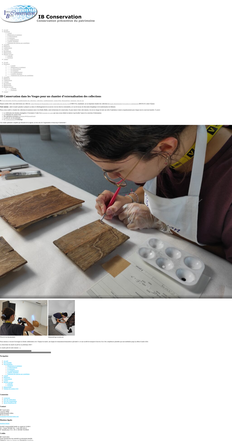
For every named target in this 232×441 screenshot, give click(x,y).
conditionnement (48, 100)
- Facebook (12, 90)
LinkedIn (10, 56)
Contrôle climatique (12, 41)
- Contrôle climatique (14, 74)
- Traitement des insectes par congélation (20, 75)
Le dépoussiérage (12, 36)
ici (20, 348)
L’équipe (6, 49)
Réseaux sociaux (8, 54)
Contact (6, 59)
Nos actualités (19, 100)
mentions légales (4, 423)
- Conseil (11, 65)
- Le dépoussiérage (14, 69)
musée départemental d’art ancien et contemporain (124, 104)
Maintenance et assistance (14, 35)
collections (40, 100)
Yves (3, 100)
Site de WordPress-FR (10, 403)
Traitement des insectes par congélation (18, 43)
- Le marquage (12, 70)
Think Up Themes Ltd (12, 440)
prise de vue (80, 100)
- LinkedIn (11, 88)
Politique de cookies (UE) (11, 389)
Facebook (10, 57)
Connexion (7, 398)
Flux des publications (10, 399)
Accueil (6, 30)
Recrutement (7, 51)
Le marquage (11, 38)
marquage (73, 100)
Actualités (6, 44)
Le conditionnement (13, 40)
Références (7, 46)
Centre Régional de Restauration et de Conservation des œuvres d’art (50, 104)
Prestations (7, 31)
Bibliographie (7, 53)
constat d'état (57, 100)
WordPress (30, 440)
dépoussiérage (66, 100)
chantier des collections (29, 100)
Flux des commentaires (10, 401)
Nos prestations (8, 364)
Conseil (9, 33)
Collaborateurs (8, 48)
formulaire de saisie (47, 113)
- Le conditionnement (14, 72)
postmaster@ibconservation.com (9, 416)
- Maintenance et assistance (16, 67)
